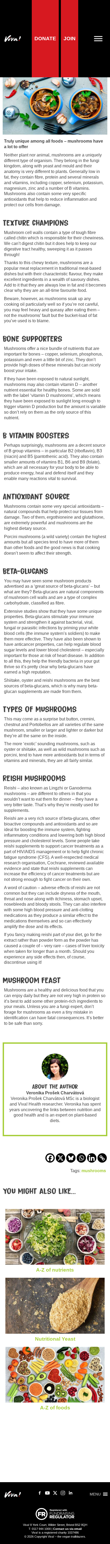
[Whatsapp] (81, 1158)
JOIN (70, 38)
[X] (60, 1158)
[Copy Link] (102, 1158)
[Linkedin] (91, 1158)
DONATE (45, 38)
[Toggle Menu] (100, 38)
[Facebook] (50, 1158)
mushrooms (93, 1170)
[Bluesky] (71, 1158)
